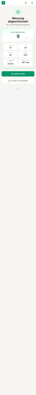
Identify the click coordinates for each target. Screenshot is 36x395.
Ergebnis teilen (19, 74)
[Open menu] (32, 3)
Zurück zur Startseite (19, 81)
